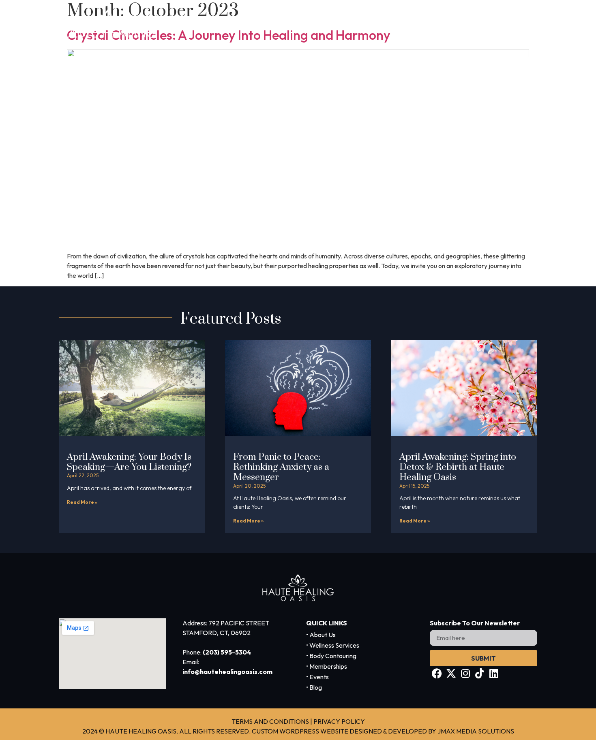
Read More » (82, 502)
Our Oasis (425, 27)
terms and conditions (270, 721)
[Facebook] (437, 673)
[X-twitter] (451, 673)
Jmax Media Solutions (475, 731)
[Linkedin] (494, 673)
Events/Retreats (493, 27)
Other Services (358, 27)
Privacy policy (339, 721)
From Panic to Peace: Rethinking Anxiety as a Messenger (281, 467)
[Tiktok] (479, 673)
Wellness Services (280, 27)
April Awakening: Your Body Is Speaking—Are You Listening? (129, 462)
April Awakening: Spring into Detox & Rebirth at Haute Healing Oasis (457, 467)
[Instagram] (465, 673)
